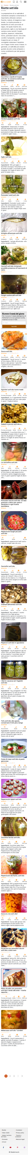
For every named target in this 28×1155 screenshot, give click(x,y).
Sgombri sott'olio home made (12, 390)
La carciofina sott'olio (9, 462)
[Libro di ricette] (13, 2)
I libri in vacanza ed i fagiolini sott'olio (12, 682)
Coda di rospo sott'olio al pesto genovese (13, 760)
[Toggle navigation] (25, 2)
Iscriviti (14, 326)
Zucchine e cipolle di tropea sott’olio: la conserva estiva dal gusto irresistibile (12, 78)
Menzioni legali (20, 1139)
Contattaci (19, 1130)
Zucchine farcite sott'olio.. (11, 837)
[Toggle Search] (21, 2)
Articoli (4, 1142)
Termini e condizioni (18, 1136)
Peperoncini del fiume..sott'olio (12, 876)
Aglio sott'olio (6, 157)
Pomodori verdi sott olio (10, 195)
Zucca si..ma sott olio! (9, 914)
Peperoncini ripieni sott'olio (11, 799)
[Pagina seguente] (18, 1076)
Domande (4, 1139)
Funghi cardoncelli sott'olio (11, 295)
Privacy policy (20, 1132)
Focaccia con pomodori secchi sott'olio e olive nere (12, 949)
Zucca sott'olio (6, 351)
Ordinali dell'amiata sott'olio (11, 604)
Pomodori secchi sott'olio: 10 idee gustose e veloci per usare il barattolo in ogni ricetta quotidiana (13, 503)
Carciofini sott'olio (8, 566)
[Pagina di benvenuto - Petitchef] (2, 5)
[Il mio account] (17, 2)
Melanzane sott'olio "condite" (12, 1030)
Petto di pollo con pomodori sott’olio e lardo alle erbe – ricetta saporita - (13, 990)
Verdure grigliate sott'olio (10, 119)
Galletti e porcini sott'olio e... (12, 424)
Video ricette (5, 1132)
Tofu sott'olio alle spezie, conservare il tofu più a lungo (12, 722)
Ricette (4, 1130)
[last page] (22, 1076)
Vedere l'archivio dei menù (6, 1136)
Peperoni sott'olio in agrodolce (12, 643)
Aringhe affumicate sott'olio (11, 233)
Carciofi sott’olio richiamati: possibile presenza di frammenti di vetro (14, 268)
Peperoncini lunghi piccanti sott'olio (11, 532)
